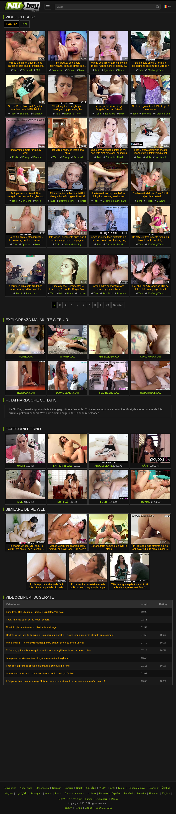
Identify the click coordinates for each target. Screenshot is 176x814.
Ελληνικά (153, 787)
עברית (48, 793)
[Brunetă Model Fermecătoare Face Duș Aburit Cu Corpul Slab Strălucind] (67, 269)
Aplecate (38, 113)
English (166, 793)
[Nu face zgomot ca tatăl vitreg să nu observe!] (150, 89)
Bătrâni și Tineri (155, 70)
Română (128, 793)
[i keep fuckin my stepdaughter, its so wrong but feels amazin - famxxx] (25, 220)
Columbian (57, 70)
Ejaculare (109, 70)
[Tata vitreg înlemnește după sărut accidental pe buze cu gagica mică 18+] (67, 220)
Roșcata (121, 293)
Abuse (88, 807)
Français (154, 793)
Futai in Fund (162, 113)
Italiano (92, 793)
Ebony (25, 157)
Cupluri (71, 70)
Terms (78, 807)
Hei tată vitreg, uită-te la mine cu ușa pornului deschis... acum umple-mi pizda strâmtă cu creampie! (60, 635)
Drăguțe (161, 200)
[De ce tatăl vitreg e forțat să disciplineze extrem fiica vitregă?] (150, 45)
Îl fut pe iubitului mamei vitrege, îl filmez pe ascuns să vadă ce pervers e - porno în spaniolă (55, 681)
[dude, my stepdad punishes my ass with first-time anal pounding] (108, 133)
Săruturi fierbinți (72, 244)
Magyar (9, 793)
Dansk (114, 799)
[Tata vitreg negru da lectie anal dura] (67, 133)
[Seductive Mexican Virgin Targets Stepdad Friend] (108, 89)
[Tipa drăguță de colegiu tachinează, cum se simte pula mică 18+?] (67, 45)
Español (116, 793)
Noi (25, 24)
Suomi (121, 787)
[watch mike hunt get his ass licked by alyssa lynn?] (108, 269)
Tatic (15, 70)
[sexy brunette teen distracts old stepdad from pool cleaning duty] (108, 220)
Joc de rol (160, 157)
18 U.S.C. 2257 (104, 807)
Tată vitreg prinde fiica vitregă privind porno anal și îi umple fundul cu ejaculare (48, 650)
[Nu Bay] (22, 7)
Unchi (121, 70)
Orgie (83, 200)
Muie (82, 70)
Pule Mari (108, 293)
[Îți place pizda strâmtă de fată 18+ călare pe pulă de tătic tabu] (46, 567)
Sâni (139, 200)
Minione (82, 293)
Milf (38, 70)
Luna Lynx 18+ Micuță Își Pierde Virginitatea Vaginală (35, 611)
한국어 (103, 787)
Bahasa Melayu (137, 787)
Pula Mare (31, 293)
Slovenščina (42, 787)
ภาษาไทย (91, 787)
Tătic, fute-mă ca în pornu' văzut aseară (28, 619)
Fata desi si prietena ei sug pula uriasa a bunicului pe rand (38, 665)
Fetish (149, 200)
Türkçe (88, 799)
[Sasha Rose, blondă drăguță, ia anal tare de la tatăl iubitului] (25, 89)
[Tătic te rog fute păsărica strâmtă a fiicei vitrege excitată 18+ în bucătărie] (129, 567)
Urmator (118, 305)
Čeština (166, 787)
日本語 (61, 799)
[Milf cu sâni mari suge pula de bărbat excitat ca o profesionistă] (25, 45)
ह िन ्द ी (75, 799)
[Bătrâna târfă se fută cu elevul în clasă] (108, 529)
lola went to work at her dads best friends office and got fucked (40, 673)
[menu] (47, 7)
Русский (103, 793)
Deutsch (56, 787)
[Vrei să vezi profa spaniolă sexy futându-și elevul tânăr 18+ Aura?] (67, 529)
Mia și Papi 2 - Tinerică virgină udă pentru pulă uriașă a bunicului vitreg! (45, 642)
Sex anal (27, 70)
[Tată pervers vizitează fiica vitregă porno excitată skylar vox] (25, 176)
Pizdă (98, 113)
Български (102, 799)
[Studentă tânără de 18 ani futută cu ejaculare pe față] (150, 176)
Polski (58, 793)
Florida (37, 157)
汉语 (112, 787)
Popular (11, 24)
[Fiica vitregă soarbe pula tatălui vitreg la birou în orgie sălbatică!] (67, 176)
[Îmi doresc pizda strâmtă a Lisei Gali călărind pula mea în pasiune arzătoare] (150, 529)
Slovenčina (10, 787)
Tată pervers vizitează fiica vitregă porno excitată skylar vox (38, 658)
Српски (69, 787)
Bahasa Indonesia (74, 793)
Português (36, 793)
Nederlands (26, 787)
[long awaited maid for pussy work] (25, 133)
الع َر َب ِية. (21, 793)
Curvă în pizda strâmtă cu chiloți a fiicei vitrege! (31, 627)
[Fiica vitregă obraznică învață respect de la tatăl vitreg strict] (150, 133)
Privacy (68, 807)
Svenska (141, 793)
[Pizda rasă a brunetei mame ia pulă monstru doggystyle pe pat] (88, 567)
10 (107, 305)
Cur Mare (26, 200)
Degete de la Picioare (114, 200)
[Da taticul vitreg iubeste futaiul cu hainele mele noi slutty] (150, 220)
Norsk (79, 787)
